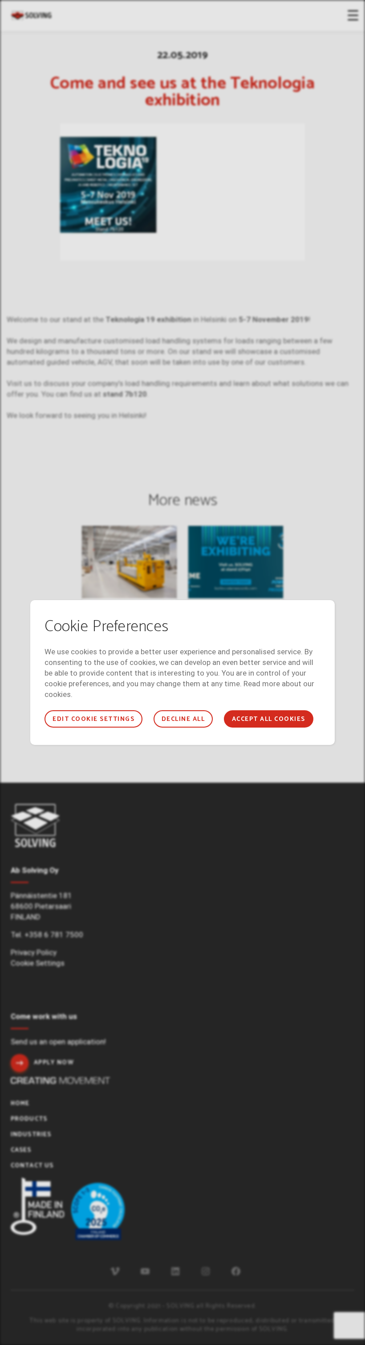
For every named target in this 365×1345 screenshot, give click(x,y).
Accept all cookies (268, 719)
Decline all (183, 719)
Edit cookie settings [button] (93, 719)
